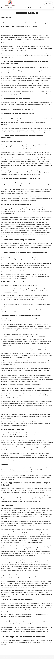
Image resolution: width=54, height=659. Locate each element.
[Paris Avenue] (10, 3)
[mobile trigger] (2, 3)
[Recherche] (46, 3)
